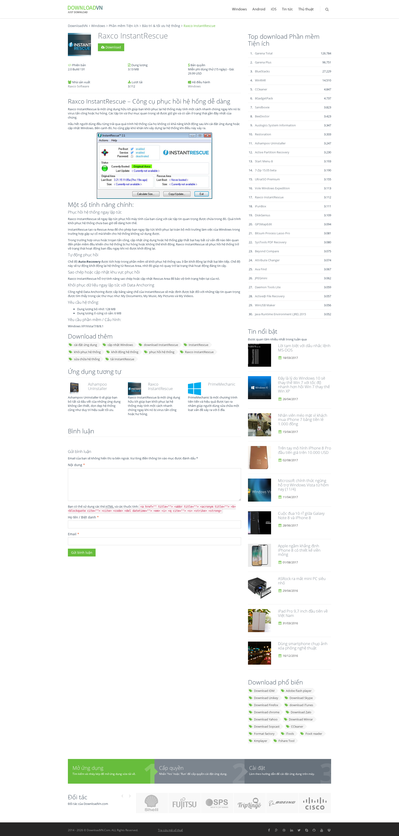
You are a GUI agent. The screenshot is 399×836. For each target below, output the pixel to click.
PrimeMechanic (221, 384)
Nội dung (76, 465)
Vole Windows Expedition (272, 188)
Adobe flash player (298, 691)
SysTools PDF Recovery (271, 242)
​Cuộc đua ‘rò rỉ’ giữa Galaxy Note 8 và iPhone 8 (301, 515)
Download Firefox (266, 705)
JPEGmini (261, 278)
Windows (239, 9)
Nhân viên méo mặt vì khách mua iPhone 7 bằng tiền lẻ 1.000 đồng (302, 419)
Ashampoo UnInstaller (97, 386)
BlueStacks (262, 71)
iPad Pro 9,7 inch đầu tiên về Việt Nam (303, 613)
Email (73, 534)
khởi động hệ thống (124, 352)
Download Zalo (301, 712)
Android (258, 9)
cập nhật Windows (120, 345)
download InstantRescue (161, 345)
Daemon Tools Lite (268, 287)
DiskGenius (262, 215)
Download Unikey (266, 698)
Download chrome (266, 712)
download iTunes (301, 705)
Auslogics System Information (275, 125)
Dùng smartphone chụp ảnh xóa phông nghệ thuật (302, 646)
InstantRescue (198, 345)
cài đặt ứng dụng (85, 345)
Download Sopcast (267, 726)
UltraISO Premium (267, 179)
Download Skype (301, 698)
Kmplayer (260, 741)
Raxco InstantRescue (199, 352)
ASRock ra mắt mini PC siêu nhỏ (302, 581)
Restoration (263, 134)
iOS (273, 9)
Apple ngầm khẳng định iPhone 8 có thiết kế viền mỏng (299, 550)
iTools (290, 734)
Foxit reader (313, 734)
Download (113, 47)
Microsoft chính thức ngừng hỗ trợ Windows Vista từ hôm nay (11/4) (303, 485)
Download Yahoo (266, 719)
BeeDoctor (262, 116)
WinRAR (260, 80)
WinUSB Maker (265, 305)
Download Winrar (301, 719)
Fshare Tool (286, 741)
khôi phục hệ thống (87, 352)
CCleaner (261, 89)
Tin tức (287, 9)
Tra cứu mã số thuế (170, 830)
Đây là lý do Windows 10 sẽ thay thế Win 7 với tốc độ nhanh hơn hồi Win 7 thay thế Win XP (304, 384)
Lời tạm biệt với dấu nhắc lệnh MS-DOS (304, 348)
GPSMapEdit (263, 224)
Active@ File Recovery (270, 296)
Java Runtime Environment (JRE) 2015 (280, 314)
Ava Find (261, 269)
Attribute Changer (267, 260)
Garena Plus (263, 62)
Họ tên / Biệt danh (83, 517)
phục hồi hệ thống (161, 352)
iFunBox (260, 206)
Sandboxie (262, 107)
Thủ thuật (306, 9)
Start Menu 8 (264, 161)
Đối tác (77, 797)
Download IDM (264, 691)
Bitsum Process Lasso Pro (272, 233)
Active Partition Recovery (272, 152)
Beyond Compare (267, 251)
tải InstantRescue (122, 359)
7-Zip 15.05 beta (265, 170)
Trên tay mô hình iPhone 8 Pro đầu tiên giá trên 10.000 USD (304, 450)
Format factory (264, 734)
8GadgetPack (264, 98)
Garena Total (263, 53)
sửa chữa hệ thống (87, 359)
